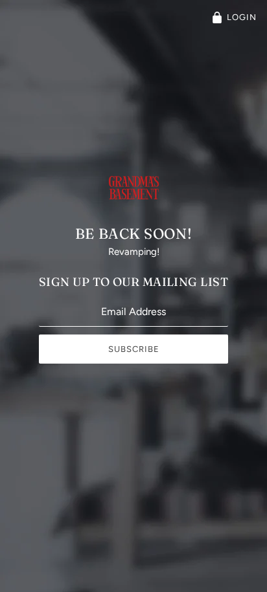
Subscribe (133, 349)
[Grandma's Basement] (134, 200)
